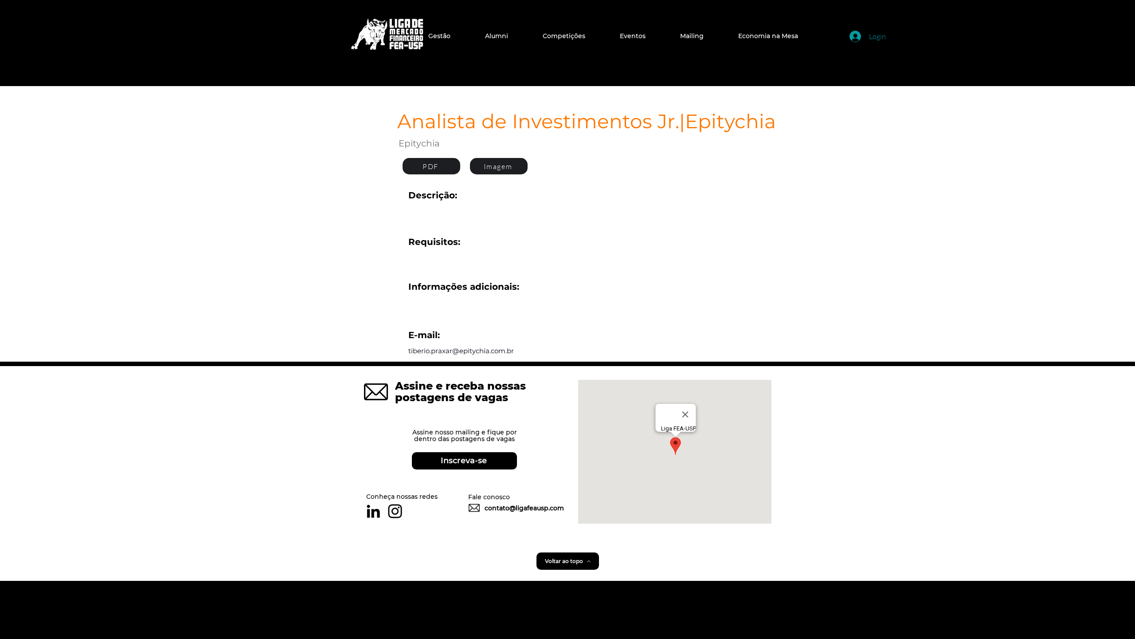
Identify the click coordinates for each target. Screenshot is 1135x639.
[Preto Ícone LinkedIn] (373, 511)
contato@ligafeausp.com (524, 508)
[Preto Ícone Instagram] (395, 511)
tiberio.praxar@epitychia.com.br (461, 351)
